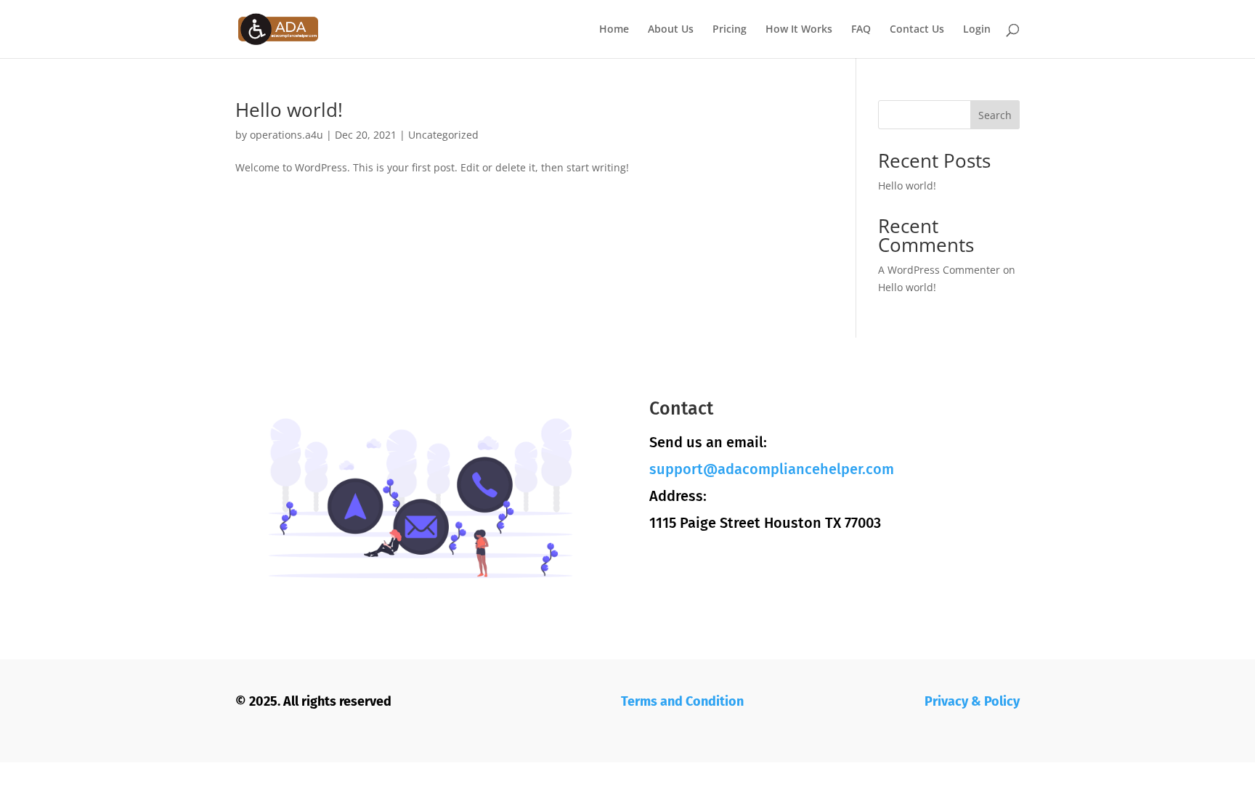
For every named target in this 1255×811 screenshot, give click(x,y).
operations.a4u (286, 135)
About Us (671, 30)
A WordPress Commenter (939, 270)
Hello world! (289, 110)
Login (977, 30)
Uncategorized (443, 135)
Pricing (729, 30)
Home (614, 30)
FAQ (861, 30)
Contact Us (917, 30)
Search (995, 115)
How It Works (798, 30)
